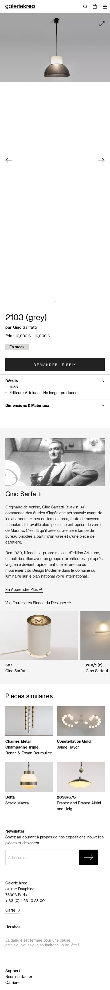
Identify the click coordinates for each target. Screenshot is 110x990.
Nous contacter (18, 976)
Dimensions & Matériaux (27, 405)
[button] (95, 6)
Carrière (12, 982)
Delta (10, 797)
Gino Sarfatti (25, 327)
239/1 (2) (94, 665)
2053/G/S (66, 797)
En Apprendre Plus (22, 589)
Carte (10, 910)
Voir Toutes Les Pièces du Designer (36, 602)
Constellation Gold (74, 741)
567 (8, 665)
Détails (11, 381)
